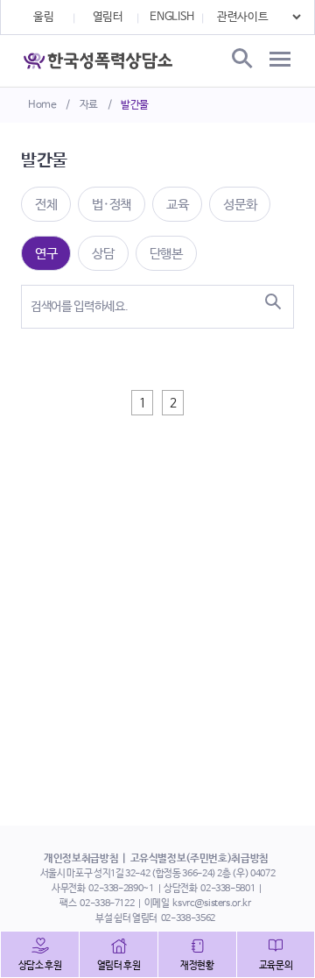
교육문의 (276, 965)
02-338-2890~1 (120, 888)
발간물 (135, 105)
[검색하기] (273, 301)
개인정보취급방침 (81, 859)
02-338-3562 (188, 918)
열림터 (108, 17)
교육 (177, 204)
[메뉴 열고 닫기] (280, 60)
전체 (46, 204)
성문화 (239, 204)
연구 (46, 253)
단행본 (166, 253)
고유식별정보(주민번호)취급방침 (199, 859)
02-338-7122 (107, 903)
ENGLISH (172, 17)
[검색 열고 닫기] (241, 60)
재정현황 (197, 965)
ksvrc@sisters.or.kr (211, 903)
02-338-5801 (227, 888)
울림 (43, 17)
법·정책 (111, 204)
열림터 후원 (119, 965)
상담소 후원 (40, 965)
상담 (103, 253)
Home (42, 105)
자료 (89, 105)
